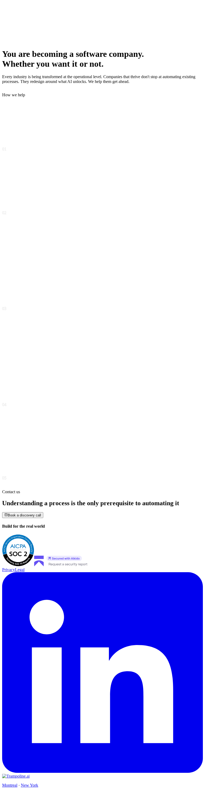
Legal (20, 569)
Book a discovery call (24, 515)
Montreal (9, 785)
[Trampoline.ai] (16, 776)
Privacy (8, 569)
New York (29, 785)
